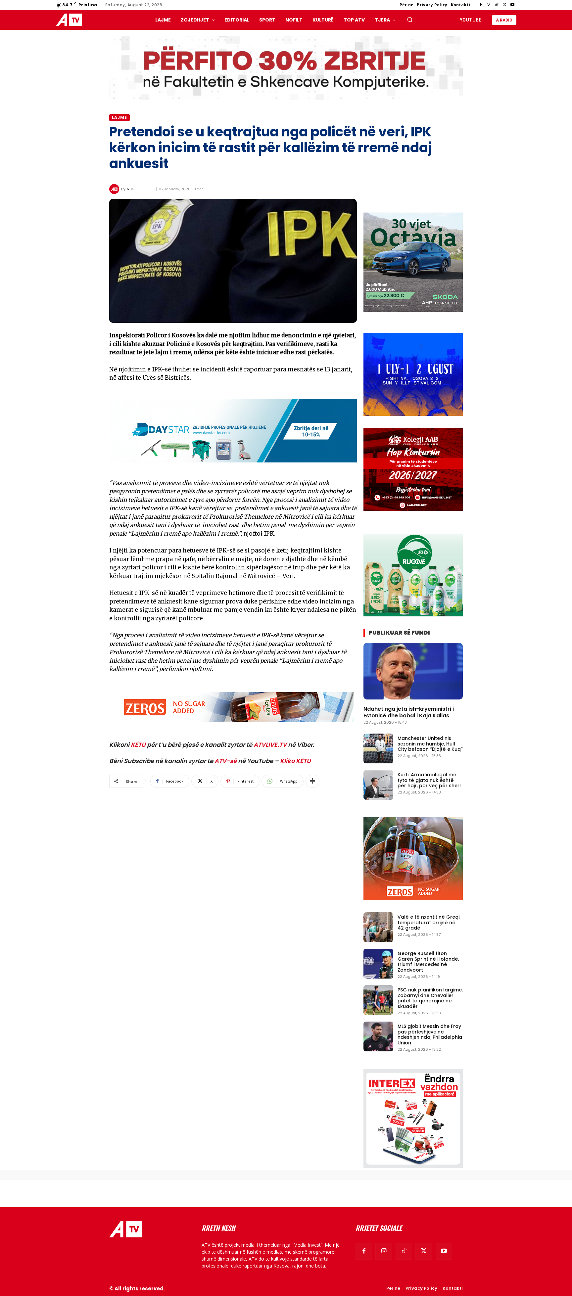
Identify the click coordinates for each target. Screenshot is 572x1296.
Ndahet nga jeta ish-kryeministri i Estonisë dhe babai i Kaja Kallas (408, 712)
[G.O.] (115, 189)
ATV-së (226, 761)
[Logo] (70, 20)
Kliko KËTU (295, 761)
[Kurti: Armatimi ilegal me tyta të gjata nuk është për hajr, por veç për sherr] (378, 785)
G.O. (130, 188)
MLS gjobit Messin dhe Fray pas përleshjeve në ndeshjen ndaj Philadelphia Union (430, 1034)
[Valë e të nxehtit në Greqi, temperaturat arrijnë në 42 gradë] (378, 927)
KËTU (138, 745)
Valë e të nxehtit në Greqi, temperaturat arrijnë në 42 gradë (429, 923)
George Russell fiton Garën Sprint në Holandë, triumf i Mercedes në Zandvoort (428, 961)
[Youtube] (512, 5)
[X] (504, 5)
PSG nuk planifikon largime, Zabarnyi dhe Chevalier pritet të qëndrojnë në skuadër (430, 998)
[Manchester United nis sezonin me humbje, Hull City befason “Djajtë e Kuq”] (378, 748)
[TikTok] (497, 5)
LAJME (119, 117)
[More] (312, 781)
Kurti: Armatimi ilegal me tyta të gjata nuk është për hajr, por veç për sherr (429, 780)
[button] (410, 20)
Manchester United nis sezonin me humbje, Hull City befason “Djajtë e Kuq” (430, 744)
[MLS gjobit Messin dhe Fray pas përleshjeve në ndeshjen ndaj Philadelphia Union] (378, 1036)
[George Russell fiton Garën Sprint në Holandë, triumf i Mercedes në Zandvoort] (378, 964)
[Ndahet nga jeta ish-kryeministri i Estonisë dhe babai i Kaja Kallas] (413, 671)
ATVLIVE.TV (270, 745)
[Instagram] (489, 5)
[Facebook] (481, 5)
